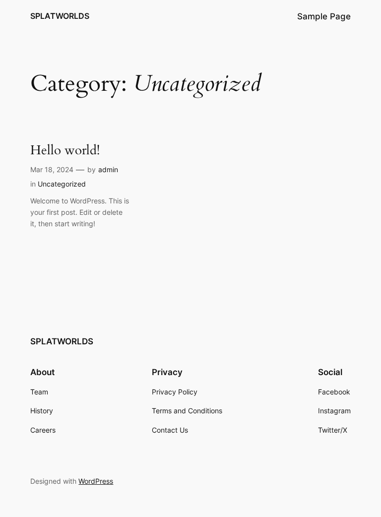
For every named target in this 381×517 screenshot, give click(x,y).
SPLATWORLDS (59, 16)
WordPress (95, 481)
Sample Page (324, 16)
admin (108, 169)
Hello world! (65, 150)
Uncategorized (62, 184)
